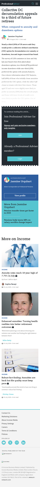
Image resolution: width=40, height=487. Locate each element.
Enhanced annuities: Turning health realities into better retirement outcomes (20, 324)
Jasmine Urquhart (15, 36)
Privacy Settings (8, 423)
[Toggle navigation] (36, 4)
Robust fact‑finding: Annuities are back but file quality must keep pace (18, 381)
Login (20, 159)
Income (4, 270)
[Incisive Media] (5, 461)
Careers (4, 427)
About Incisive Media (10, 420)
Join (20, 135)
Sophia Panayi (10, 284)
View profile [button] (20, 196)
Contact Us (6, 413)
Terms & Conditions (9, 430)
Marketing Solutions (9, 416)
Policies (5, 434)
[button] (33, 4)
